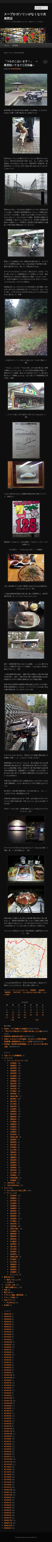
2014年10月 (8, 1377)
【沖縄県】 (13, 1180)
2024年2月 (7, 1316)
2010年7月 (7, 1502)
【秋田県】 (13, 1073)
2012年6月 (7, 1444)
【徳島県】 (13, 1152)
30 (25, 1017)
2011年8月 (7, 1469)
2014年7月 (7, 1383)
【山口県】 (13, 1149)
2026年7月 (7, 1314)
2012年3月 (7, 1451)
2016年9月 (7, 1344)
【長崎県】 (13, 1167)
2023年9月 (7, 1319)
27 (7, 1017)
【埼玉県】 (13, 1088)
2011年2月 (7, 1485)
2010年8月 (7, 1500)
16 (25, 1012)
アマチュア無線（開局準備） (14, 1295)
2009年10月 (8, 1525)
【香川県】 (13, 1155)
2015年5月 (7, 1367)
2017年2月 (7, 1339)
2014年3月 (7, 1393)
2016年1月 (7, 1362)
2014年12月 (8, 1375)
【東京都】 (13, 1093)
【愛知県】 (13, 1119)
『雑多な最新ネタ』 (11, 1287)
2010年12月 (8, 1490)
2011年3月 (7, 1482)
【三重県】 (13, 1121)
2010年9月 (7, 1497)
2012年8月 (7, 1439)
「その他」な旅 (9, 1285)
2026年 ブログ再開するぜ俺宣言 (16, 1028)
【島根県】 (13, 1142)
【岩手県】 (13, 1068)
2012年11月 (8, 1431)
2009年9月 (7, 1528)
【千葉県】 (13, 1091)
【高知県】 (13, 1160)
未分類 (6, 1305)
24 (31, 1015)
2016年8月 (7, 1347)
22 (19, 1015)
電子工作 (7, 1292)
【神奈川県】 (14, 1096)
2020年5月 (7, 1324)
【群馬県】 (13, 1086)
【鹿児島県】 (14, 1178)
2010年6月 (7, 1505)
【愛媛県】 (13, 1157)
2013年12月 (8, 1398)
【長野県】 (33, 990)
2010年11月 (8, 1492)
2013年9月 (7, 1406)
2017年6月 (7, 1334)
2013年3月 (7, 1421)
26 (43, 1015)
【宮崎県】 (13, 1175)
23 (25, 1015)
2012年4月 (7, 1449)
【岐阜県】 (41, 990)
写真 (5, 1290)
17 (31, 1012)
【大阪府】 (13, 1129)
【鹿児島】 (13, 1269)
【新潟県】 (13, 1099)
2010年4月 (7, 1510)
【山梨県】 (13, 1109)
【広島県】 (13, 1147)
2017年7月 (7, 1332)
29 (19, 1017)
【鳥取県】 (13, 1139)
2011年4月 (7, 1479)
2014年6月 (7, 1385)
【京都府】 (13, 1127)
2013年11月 (8, 1400)
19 (43, 1012)
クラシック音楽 (9, 1297)
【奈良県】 (13, 1134)
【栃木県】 (13, 1083)
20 (7, 1015)
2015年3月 (7, 1372)
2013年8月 (7, 1408)
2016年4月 (7, 1357)
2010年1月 (7, 1518)
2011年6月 (7, 1474)
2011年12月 (8, 1459)
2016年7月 (7, 1349)
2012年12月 (8, 1428)
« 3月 (12, 1020)
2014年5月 (7, 1388)
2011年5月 (7, 1477)
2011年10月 (8, 1464)
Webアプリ (8, 1300)
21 (13, 1015)
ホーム (6, 45)
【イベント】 (14, 1274)
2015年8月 (7, 1365)
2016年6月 (7, 1352)
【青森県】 (13, 1065)
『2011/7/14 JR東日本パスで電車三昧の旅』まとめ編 (23, 1031)
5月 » (37, 1020)
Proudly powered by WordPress (26, 1537)
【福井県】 (13, 1106)
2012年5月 (7, 1446)
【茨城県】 (13, 1081)
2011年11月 (8, 1462)
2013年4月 (7, 1418)
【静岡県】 (7, 992)
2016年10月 (8, 1342)
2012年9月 (7, 1436)
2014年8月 (7, 1380)
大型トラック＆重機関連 (12, 1055)
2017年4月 (7, 1337)
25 (37, 1015)
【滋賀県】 (13, 1124)
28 (13, 1017)
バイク (6, 1058)
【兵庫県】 (13, 1132)
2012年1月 (7, 1456)
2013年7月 (7, 1411)
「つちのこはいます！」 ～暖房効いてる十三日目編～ (21, 63)
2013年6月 (7, 1413)
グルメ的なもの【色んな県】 (32, 992)
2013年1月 (7, 1426)
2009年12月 (8, 1520)
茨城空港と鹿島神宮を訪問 (13, 1036)
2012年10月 (8, 1433)
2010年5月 (7, 1507)
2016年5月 (7, 1354)
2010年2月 (7, 1515)
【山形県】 (13, 1076)
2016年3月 (7, 1360)
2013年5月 (7, 1416)
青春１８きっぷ (12, 1279)
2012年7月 (7, 1441)
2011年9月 (7, 1467)
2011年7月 (7, 1472)
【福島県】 (13, 1078)
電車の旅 (7, 1277)
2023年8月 (7, 1321)
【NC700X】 (17, 992)
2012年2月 (7, 1454)
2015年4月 (7, 1370)
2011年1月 (7, 1487)
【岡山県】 (13, 1144)
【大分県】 (13, 1172)
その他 (9, 1282)
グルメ (6, 1188)
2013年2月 (7, 1423)
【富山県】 (13, 1101)
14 (13, 1012)
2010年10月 (8, 1495)
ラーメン (10, 1193)
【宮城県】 (13, 1070)
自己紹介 (15, 45)
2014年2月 (7, 1395)
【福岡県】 (13, 1162)
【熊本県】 (13, 1170)
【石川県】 (13, 1104)
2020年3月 (7, 1327)
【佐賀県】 (13, 1165)
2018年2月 (7, 1329)
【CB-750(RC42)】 (13, 1185)
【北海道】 (13, 1063)
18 (37, 1012)
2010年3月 (7, 1512)
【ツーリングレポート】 (20, 990)
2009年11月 (8, 1523)
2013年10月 (8, 1403)
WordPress (11, 1302)
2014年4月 (7, 1390)
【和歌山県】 (14, 1137)
